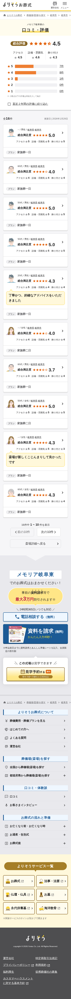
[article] (35, 141)
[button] (48, 532)
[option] (35, 721)
